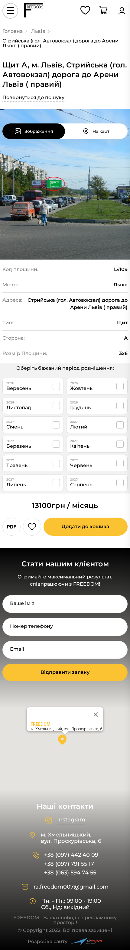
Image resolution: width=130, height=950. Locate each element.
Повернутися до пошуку (33, 97)
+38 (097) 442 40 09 (71, 855)
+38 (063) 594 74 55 (70, 873)
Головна (12, 31)
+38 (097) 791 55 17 (69, 864)
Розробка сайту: (48, 941)
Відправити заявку (65, 672)
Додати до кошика (85, 526)
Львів (38, 31)
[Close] (96, 714)
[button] (65, 741)
